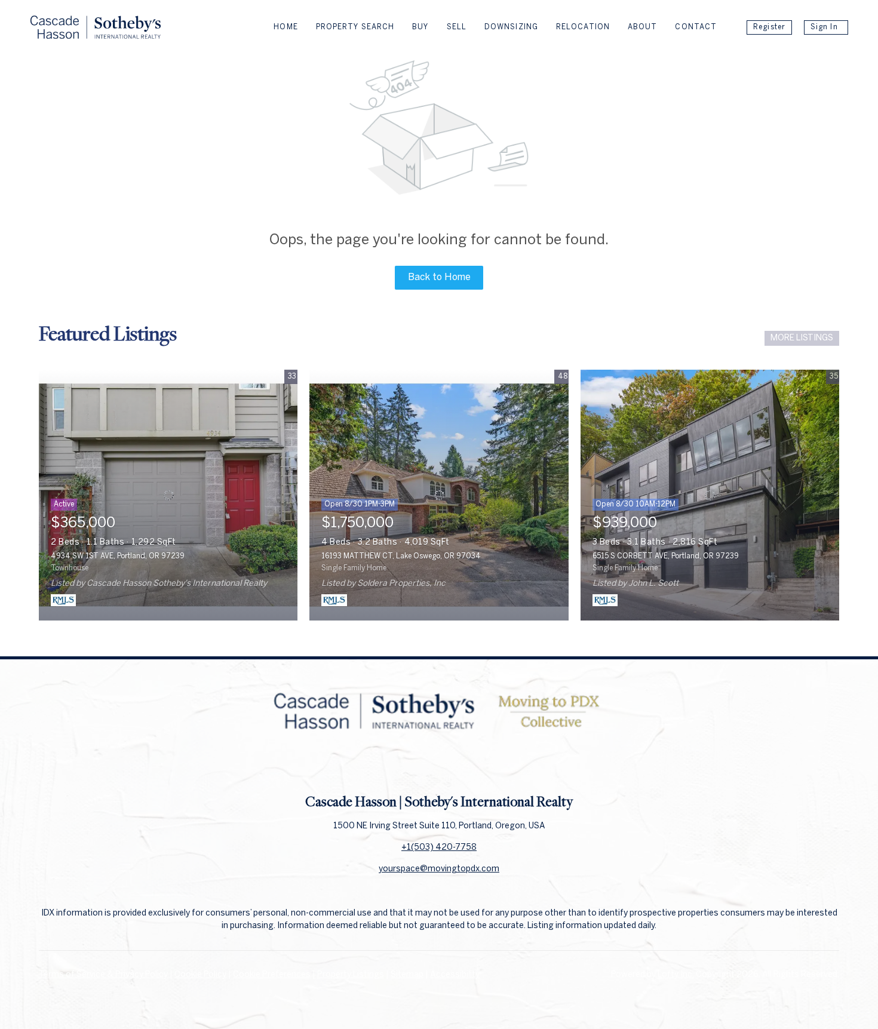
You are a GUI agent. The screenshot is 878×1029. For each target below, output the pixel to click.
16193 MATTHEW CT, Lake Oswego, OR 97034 (401, 556)
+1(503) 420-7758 (439, 848)
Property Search (355, 27)
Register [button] (769, 27)
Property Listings (350, 975)
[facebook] (415, 766)
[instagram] (463, 766)
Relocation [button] (583, 27)
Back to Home (439, 277)
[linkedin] (439, 766)
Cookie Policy (200, 975)
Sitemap (407, 975)
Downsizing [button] (511, 27)
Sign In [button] (824, 27)
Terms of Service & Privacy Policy (103, 975)
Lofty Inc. (676, 975)
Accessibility (455, 975)
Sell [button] (456, 27)
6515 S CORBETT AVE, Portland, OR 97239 (666, 556)
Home (285, 27)
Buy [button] (420, 27)
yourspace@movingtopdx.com (439, 869)
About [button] (643, 27)
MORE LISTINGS (801, 338)
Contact (696, 27)
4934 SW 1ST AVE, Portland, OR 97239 (118, 556)
